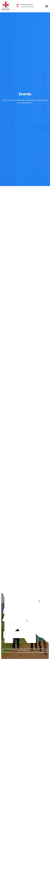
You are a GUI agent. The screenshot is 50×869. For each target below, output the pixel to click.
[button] (46, 6)
